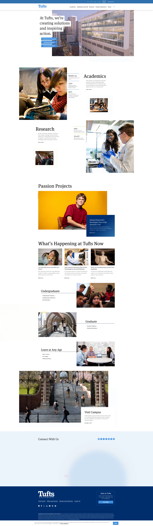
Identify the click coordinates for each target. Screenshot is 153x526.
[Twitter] (104, 439)
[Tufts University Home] (42, 7)
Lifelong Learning (46, 358)
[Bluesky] (114, 439)
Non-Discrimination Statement (74, 519)
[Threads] (111, 439)
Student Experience (101, 7)
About (109, 7)
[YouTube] (109, 439)
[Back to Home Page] (46, 494)
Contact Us (77, 501)
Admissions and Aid (82, 7)
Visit (88, 1)
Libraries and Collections (66, 501)
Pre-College (45, 356)
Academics (73, 7)
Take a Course (45, 354)
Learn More (106, 502)
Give (104, 1)
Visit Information (46, 300)
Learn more (89, 89)
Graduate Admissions (92, 328)
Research (91, 7)
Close (115, 523)
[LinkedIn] (106, 439)
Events (95, 1)
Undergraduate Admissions (48, 297)
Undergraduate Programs (49, 39)
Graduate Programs (49, 42)
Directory (99, 1)
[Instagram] (99, 439)
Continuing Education (49, 46)
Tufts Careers (41, 501)
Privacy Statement (64, 523)
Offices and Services (52, 501)
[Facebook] (101, 439)
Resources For (111, 1)
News (91, 1)
